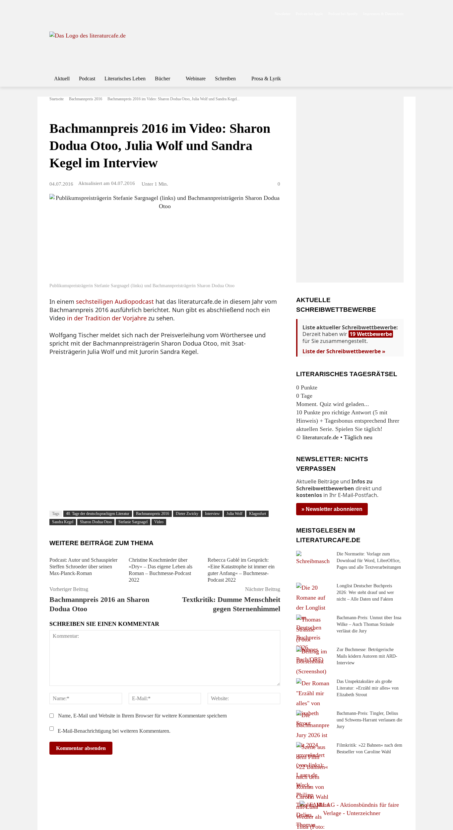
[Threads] (95, 13)
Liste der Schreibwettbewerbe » (343, 351)
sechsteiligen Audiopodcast (115, 301)
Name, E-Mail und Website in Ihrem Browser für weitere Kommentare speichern (142, 715)
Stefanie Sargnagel (133, 522)
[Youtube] (74, 13)
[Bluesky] (106, 13)
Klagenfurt (257, 513)
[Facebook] (53, 13)
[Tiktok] (85, 13)
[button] (396, 79)
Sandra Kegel (62, 522)
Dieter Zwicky (187, 513)
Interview (212, 513)
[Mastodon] (116, 13)
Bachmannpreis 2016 (85, 99)
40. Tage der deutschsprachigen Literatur (97, 513)
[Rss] (127, 13)
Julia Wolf (234, 513)
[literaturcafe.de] (97, 46)
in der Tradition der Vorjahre (107, 318)
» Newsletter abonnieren (331, 509)
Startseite (56, 99)
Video (158, 522)
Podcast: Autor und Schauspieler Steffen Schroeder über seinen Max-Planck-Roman (83, 566)
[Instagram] (64, 13)
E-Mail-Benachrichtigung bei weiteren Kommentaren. (113, 731)
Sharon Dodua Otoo (96, 522)
